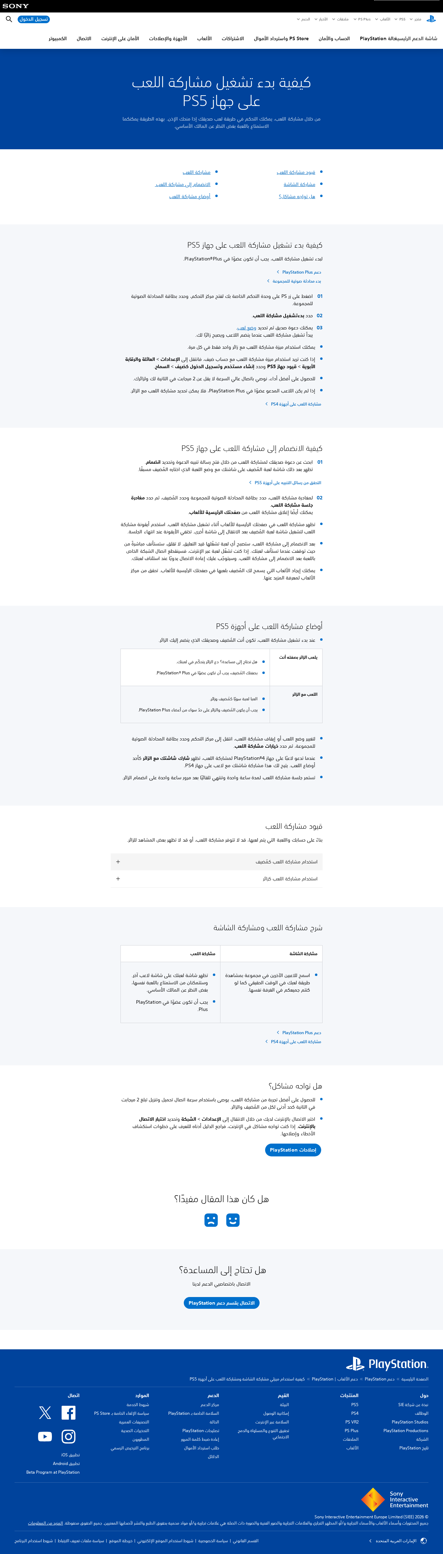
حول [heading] (424, 1395)
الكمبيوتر (58, 38)
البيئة (284, 1405)
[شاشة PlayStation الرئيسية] (431, 19)
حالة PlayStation (378, 38)
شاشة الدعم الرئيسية (416, 38)
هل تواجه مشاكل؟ (297, 196)
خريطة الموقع (121, 1541)
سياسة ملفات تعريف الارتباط (81, 1541)
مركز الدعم (210, 1405)
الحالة (214, 1422)
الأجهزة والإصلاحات (168, 38)
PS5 (355, 1405)
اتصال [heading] (74, 1395)
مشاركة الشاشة (299, 184)
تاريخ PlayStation (413, 1448)
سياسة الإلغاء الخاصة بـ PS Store (121, 1413)
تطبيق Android (66, 1463)
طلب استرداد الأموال (201, 1448)
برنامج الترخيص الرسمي (130, 1448)
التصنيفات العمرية (134, 1422)
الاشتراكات (233, 38)
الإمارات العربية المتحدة (396, 1540)
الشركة (422, 1439)
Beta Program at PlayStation (53, 1472)
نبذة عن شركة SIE (413, 1405)
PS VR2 (352, 1422)
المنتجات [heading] (349, 1395)
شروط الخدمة (138, 1405)
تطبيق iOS (70, 1455)
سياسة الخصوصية (213, 1541)
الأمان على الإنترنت (120, 38)
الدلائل (213, 1456)
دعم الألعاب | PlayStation (335, 1379)
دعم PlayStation (380, 1379)
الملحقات (351, 1439)
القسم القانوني (246, 1541)
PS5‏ (402, 19)
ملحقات (343, 19)
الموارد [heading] (142, 1395)
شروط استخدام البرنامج (34, 1541)
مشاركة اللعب (196, 172)
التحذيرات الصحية (135, 1430)
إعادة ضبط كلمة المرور (200, 1439)
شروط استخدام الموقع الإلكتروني (165, 1541)
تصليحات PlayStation (200, 1430)
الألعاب (385, 19)
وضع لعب (246, 328)
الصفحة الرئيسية (414, 1379)
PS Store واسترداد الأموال (281, 38)
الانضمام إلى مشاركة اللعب (182, 184)
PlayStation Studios (410, 1422)
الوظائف (421, 1413)
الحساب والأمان (334, 38)
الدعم (305, 19)
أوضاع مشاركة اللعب (189, 196)
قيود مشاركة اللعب (296, 172)
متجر (418, 19)
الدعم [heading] (213, 1395)
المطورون (141, 1439)
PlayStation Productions (405, 1430)
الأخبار (323, 19)
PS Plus (364, 19)
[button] (293, 1150)
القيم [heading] (283, 1395)
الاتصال (84, 38)
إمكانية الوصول (276, 1413)
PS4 (355, 1413)
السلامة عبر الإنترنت (272, 1422)
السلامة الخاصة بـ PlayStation (193, 1413)
